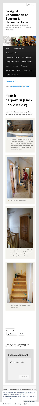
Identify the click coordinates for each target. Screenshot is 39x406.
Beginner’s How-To (11, 53)
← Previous (9, 81)
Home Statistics (27, 62)
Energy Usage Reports (12, 62)
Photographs (24, 66)
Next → (15, 81)
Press (19, 70)
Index (7, 66)
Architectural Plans (18, 48)
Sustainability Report (12, 75)
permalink (23, 346)
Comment (24, 376)
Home (7, 48)
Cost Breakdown (26, 57)
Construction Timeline (12, 57)
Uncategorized (23, 344)
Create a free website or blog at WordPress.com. (17, 389)
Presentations (10, 70)
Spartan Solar (28, 70)
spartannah (26, 86)
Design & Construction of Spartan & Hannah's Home (17, 16)
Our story (15, 66)
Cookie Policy (7, 398)
